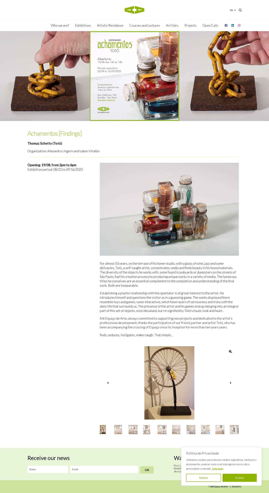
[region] (221, 466)
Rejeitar (203, 477)
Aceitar (239, 477)
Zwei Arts (236, 486)
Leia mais (217, 468)
